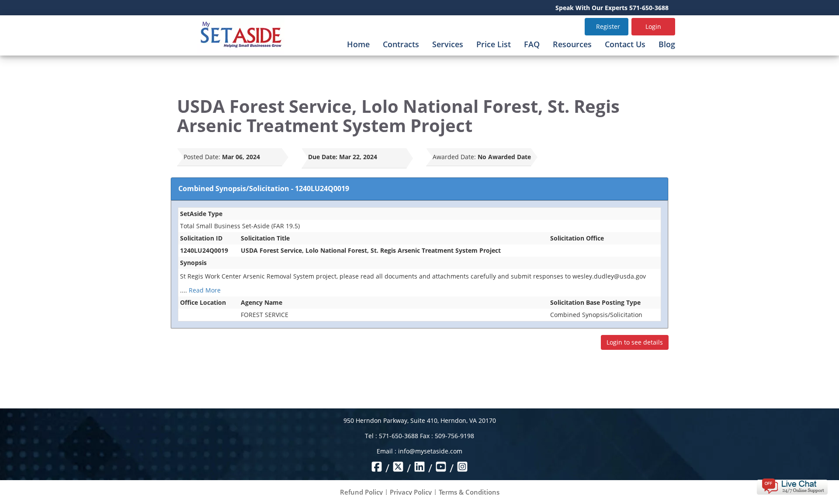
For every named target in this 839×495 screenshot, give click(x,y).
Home (358, 44)
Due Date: (322, 157)
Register (608, 26)
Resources (572, 44)
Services (447, 44)
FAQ (532, 44)
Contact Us (625, 44)
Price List (493, 44)
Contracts (401, 44)
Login (653, 26)
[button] (792, 485)
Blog (667, 44)
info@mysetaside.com (430, 451)
